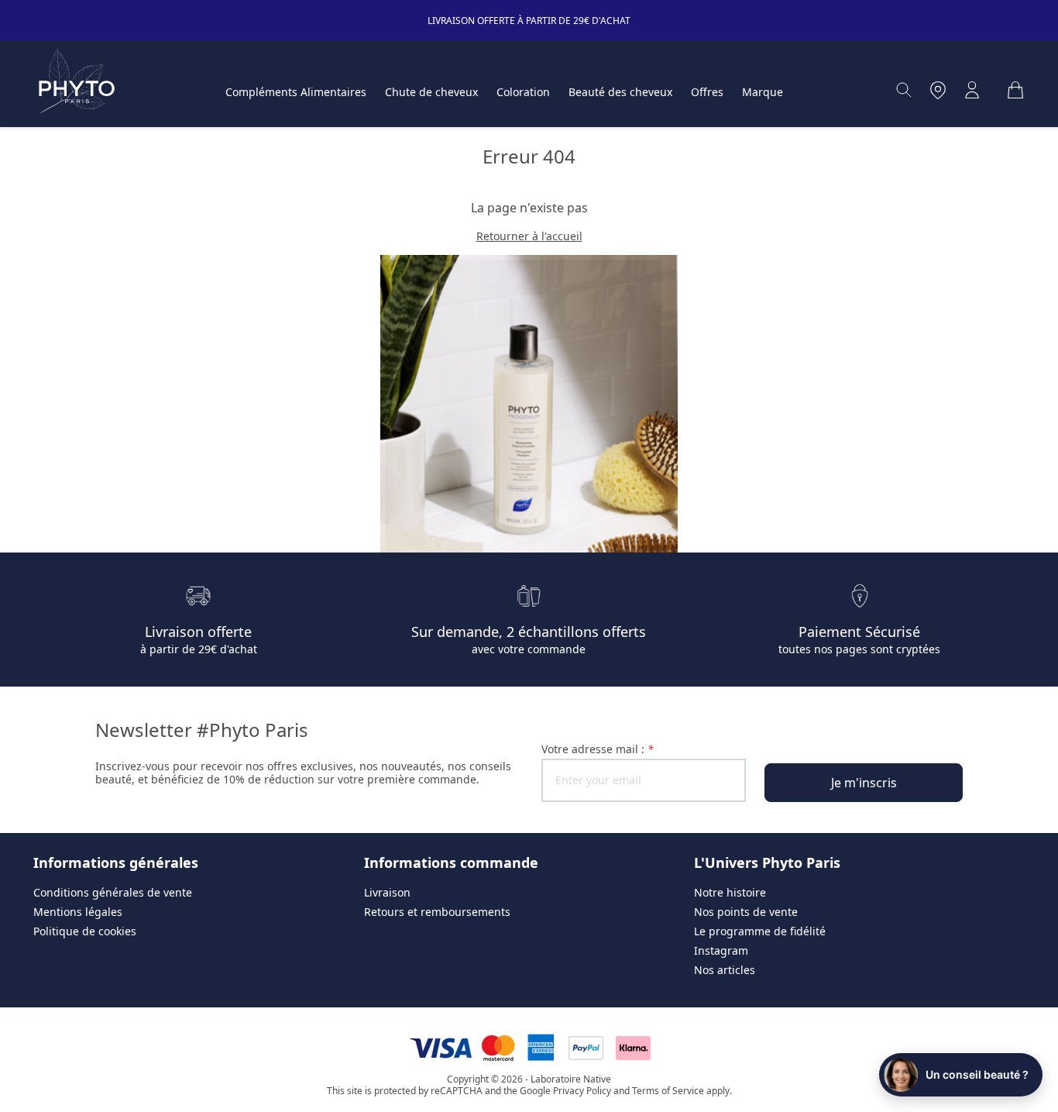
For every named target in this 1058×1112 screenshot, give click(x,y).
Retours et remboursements (437, 911)
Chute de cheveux (431, 91)
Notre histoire (730, 892)
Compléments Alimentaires (295, 91)
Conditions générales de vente (112, 892)
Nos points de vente (746, 911)
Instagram (721, 950)
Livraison (387, 892)
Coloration (523, 91)
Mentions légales (77, 911)
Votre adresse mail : (597, 749)
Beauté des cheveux (620, 91)
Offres (707, 91)
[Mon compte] (972, 90)
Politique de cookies (84, 931)
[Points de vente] (938, 90)
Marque (762, 91)
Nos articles (724, 969)
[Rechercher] (904, 90)
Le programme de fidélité (760, 931)
